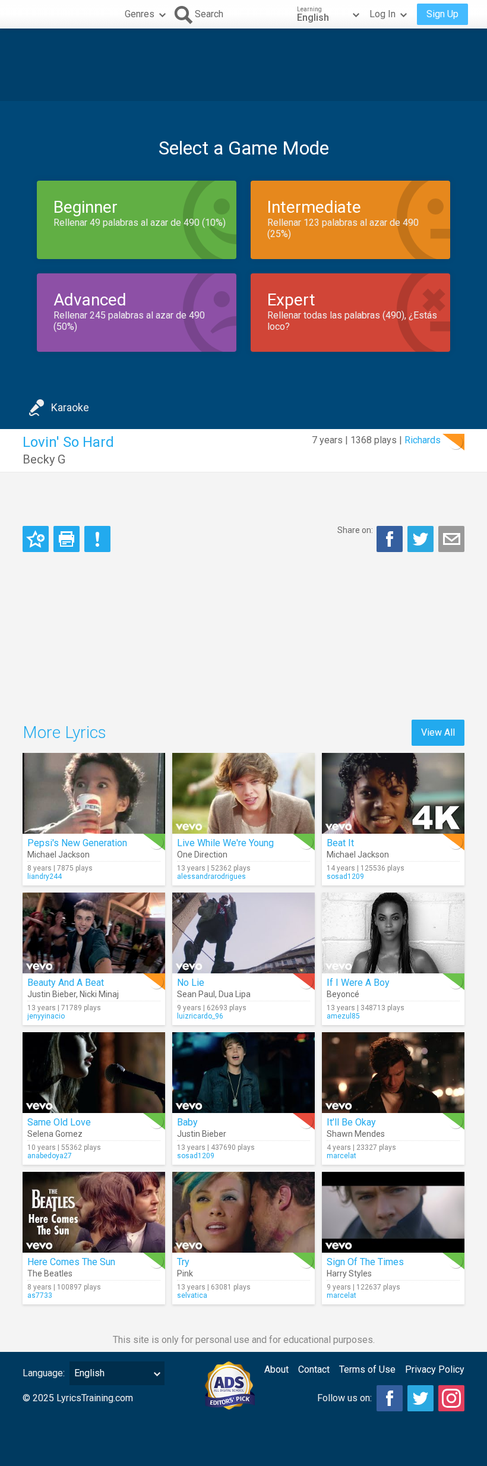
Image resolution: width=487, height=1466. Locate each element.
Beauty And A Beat (65, 982)
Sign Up (442, 14)
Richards (422, 440)
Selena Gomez (55, 1134)
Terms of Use (367, 1369)
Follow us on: (344, 1398)
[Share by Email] (451, 539)
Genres (139, 14)
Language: (44, 1373)
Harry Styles (349, 1273)
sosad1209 (345, 876)
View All (438, 732)
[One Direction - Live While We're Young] (243, 793)
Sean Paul (196, 994)
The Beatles (49, 1273)
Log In (382, 14)
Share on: (355, 530)
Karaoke (70, 407)
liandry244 (44, 876)
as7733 (39, 1295)
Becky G (44, 459)
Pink (185, 1273)
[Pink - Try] (243, 1212)
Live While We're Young (225, 843)
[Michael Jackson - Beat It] (393, 793)
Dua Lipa (235, 994)
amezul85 (343, 1016)
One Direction (202, 854)
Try (183, 1262)
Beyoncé (343, 994)
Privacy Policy (434, 1369)
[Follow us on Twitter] (420, 1398)
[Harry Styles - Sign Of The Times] (393, 1212)
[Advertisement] (243, 65)
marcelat (341, 1156)
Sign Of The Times (365, 1262)
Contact (314, 1369)
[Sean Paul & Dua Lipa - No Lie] (243, 933)
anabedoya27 (49, 1156)
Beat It (340, 843)
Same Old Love (59, 1122)
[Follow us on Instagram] (451, 1398)
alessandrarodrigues (211, 876)
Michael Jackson (58, 854)
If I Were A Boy (358, 982)
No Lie (190, 982)
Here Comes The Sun (71, 1262)
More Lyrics (64, 732)
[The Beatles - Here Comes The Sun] (94, 1212)
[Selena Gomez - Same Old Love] (94, 1072)
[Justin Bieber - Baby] (243, 1072)
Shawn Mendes (356, 1134)
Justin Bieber (51, 994)
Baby (187, 1122)
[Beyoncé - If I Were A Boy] (393, 933)
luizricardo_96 (200, 1016)
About (276, 1369)
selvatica (192, 1295)
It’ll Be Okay (351, 1122)
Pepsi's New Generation (77, 843)
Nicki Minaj (99, 994)
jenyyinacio (46, 1016)
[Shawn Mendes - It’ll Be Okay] (393, 1072)
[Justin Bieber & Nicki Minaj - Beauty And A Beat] (94, 933)
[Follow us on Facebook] (390, 1398)
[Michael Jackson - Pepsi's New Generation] (94, 793)
